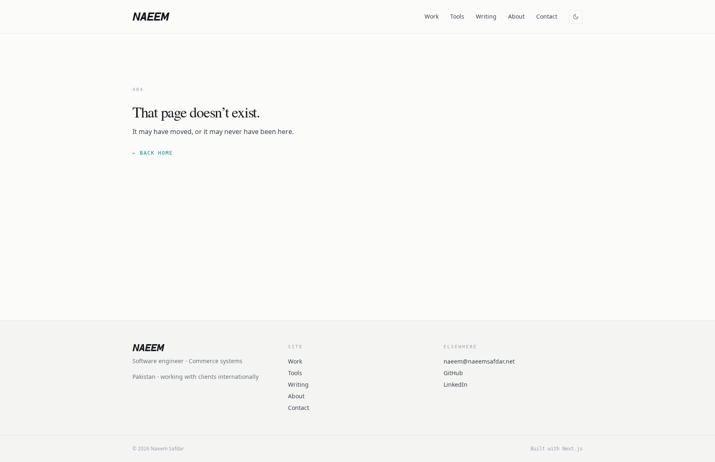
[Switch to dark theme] (576, 17)
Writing (486, 16)
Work (432, 16)
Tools (457, 16)
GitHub (453, 373)
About (516, 16)
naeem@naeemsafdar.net (479, 361)
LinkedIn (456, 384)
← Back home (152, 153)
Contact (546, 16)
